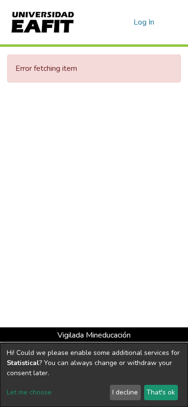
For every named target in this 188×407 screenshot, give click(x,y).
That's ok (161, 392)
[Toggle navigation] (174, 22)
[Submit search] (111, 22)
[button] (125, 22)
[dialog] (94, 375)
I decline (125, 392)
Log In (144, 22)
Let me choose (29, 392)
